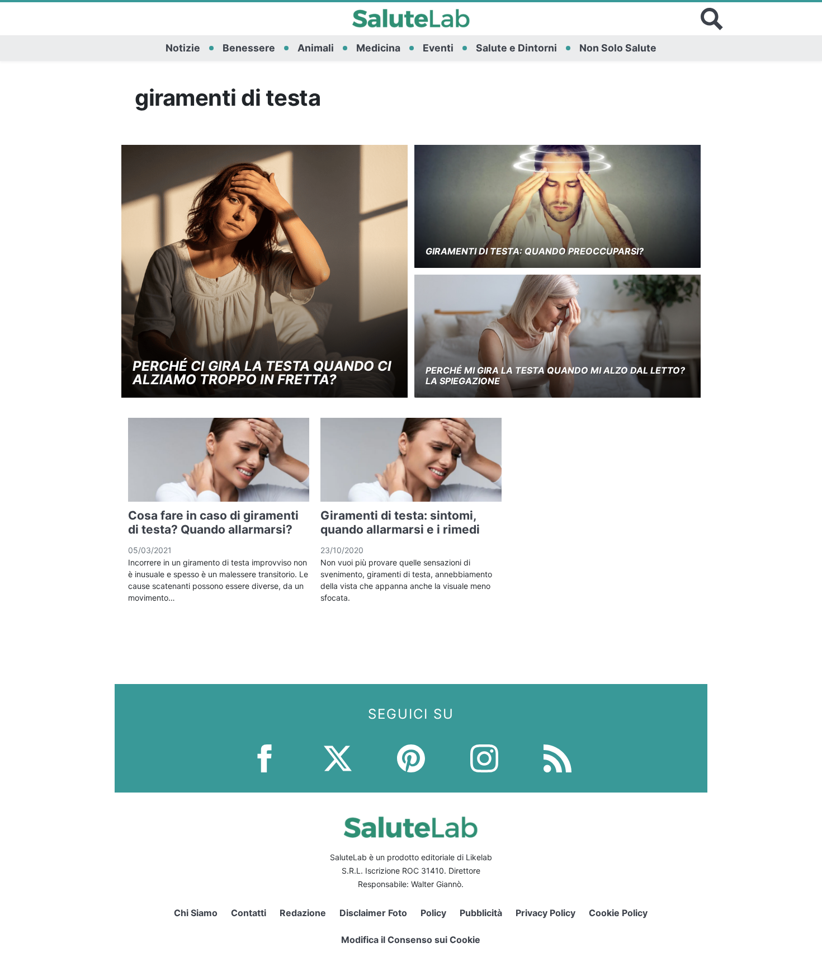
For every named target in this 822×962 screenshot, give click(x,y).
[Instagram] (484, 757)
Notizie (183, 48)
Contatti (248, 912)
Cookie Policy (618, 912)
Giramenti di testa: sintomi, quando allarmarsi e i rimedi (400, 522)
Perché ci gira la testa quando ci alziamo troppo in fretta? (262, 373)
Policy (433, 912)
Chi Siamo (196, 912)
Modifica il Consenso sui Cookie (410, 939)
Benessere (249, 48)
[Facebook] (264, 757)
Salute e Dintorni (516, 48)
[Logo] (411, 19)
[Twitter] (338, 757)
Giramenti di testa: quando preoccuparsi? (535, 251)
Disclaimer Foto (373, 912)
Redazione (303, 912)
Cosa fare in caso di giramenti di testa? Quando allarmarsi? (213, 522)
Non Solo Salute (617, 48)
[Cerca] (712, 19)
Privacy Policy (545, 912)
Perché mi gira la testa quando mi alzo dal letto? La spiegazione (555, 375)
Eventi (438, 48)
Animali (315, 48)
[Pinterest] (411, 757)
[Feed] (557, 757)
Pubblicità (481, 912)
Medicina (378, 48)
